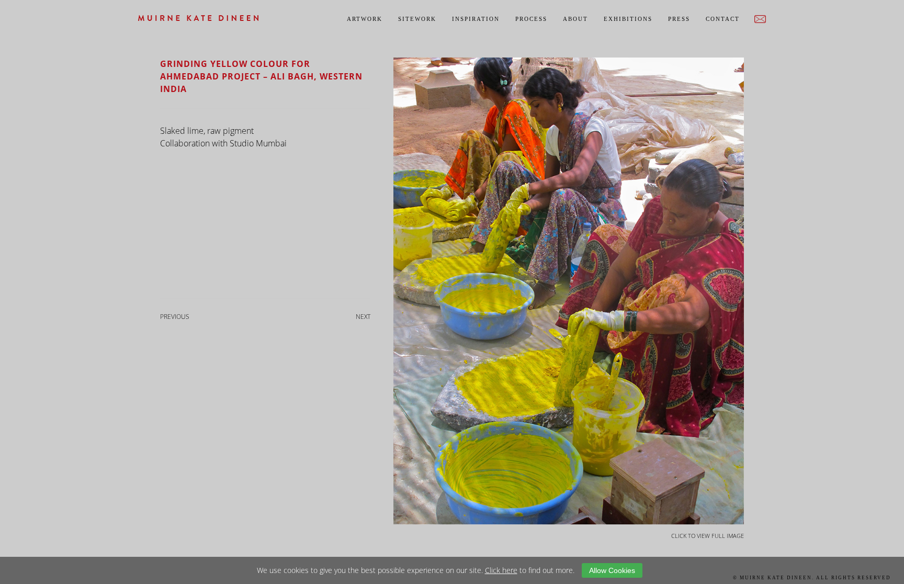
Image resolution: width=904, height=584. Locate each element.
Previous (174, 316)
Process (531, 19)
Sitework (417, 19)
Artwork (364, 19)
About (575, 19)
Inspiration (476, 19)
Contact (723, 19)
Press (679, 19)
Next (363, 316)
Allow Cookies (612, 570)
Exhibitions (628, 19)
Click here (501, 570)
